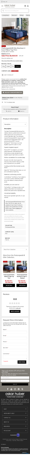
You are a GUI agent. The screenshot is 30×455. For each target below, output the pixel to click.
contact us (18, 208)
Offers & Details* (20, 440)
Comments (6, 353)
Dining (21, 15)
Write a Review (15, 311)
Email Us (22, 111)
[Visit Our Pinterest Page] (18, 389)
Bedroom (14, 15)
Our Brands (3, 444)
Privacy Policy (9, 440)
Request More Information (13, 92)
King (3, 66)
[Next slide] (25, 270)
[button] (2, 6)
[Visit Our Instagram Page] (15, 389)
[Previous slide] (5, 270)
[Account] (28, 6)
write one (18, 308)
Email (5, 335)
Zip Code (5, 347)
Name (5, 329)
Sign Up (15, 384)
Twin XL (17, 66)
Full (13, 66)
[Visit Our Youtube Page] (11, 389)
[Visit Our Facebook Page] (8, 389)
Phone (5, 341)
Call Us (9, 111)
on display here (11, 102)
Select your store (7, 97)
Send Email (21, 362)
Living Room (5, 15)
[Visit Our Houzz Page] (22, 389)
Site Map (14, 440)
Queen (8, 66)
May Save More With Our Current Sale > (12, 60)
